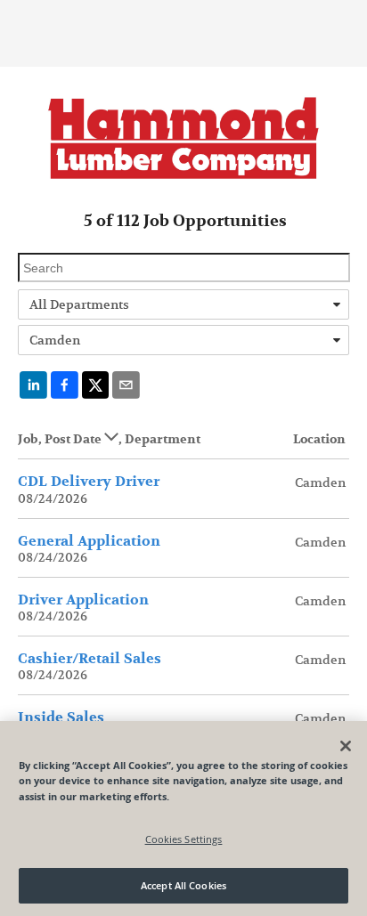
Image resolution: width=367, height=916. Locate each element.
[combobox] (183, 304)
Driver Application (83, 600)
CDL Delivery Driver (88, 481)
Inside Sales (61, 717)
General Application (89, 541)
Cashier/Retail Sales (89, 659)
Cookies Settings (184, 839)
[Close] (345, 746)
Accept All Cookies (183, 885)
